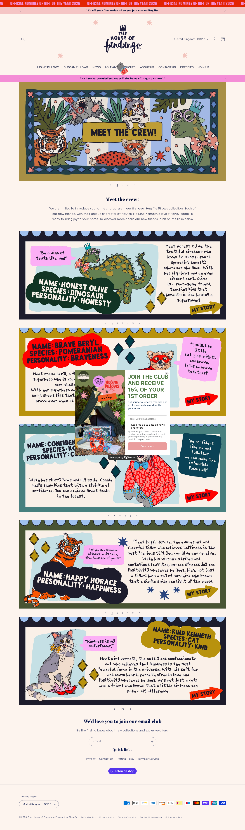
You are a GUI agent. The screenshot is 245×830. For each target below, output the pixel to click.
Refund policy (88, 817)
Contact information (151, 817)
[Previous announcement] (20, 10)
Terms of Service (148, 759)
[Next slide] (134, 185)
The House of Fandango (41, 817)
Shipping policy (174, 817)
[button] (23, 39)
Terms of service (127, 817)
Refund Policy (125, 759)
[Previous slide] (111, 185)
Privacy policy (106, 817)
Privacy (90, 759)
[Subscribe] (152, 741)
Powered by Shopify (66, 817)
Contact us (106, 759)
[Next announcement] (225, 10)
